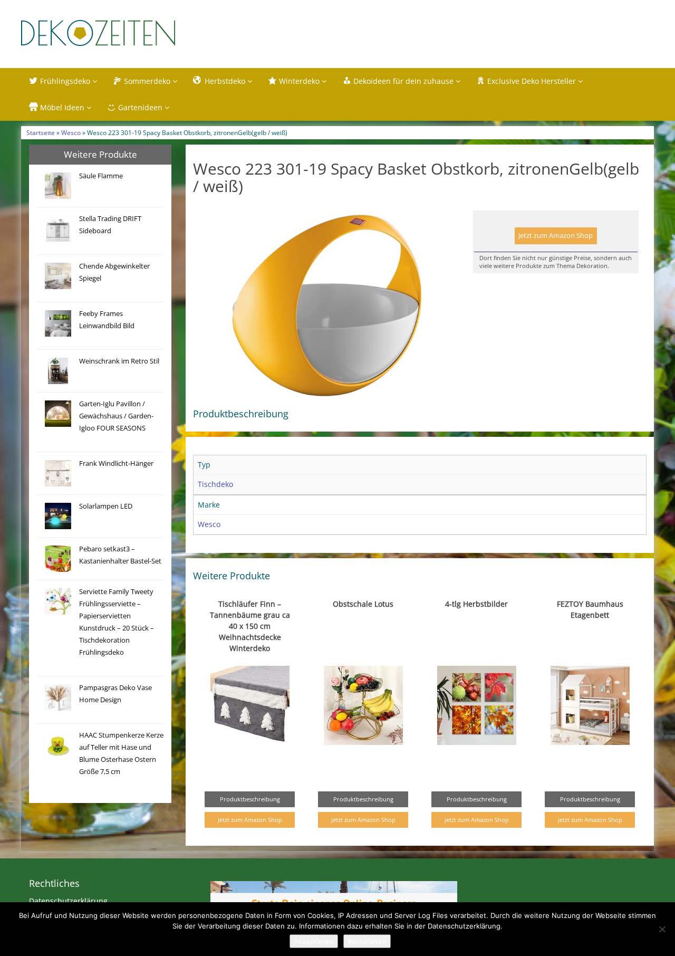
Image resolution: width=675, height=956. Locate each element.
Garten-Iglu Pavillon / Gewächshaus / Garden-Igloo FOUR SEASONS (116, 416)
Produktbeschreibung (250, 799)
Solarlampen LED (105, 506)
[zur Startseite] (153, 33)
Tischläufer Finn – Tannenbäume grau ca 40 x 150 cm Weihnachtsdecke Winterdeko (250, 626)
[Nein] (662, 929)
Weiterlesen (367, 941)
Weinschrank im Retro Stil (119, 361)
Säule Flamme (101, 175)
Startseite (40, 132)
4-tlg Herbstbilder (476, 604)
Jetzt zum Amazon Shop (555, 235)
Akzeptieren (314, 941)
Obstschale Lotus (363, 604)
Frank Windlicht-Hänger (116, 463)
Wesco (71, 132)
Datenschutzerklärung (68, 901)
